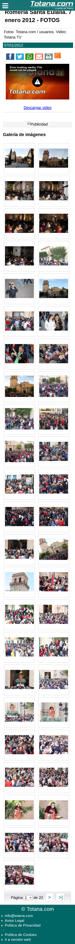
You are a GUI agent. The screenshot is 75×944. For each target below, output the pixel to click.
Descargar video (38, 107)
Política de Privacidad (23, 925)
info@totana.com (19, 916)
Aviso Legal (14, 921)
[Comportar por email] (39, 57)
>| (60, 897)
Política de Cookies (21, 935)
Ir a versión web (18, 939)
